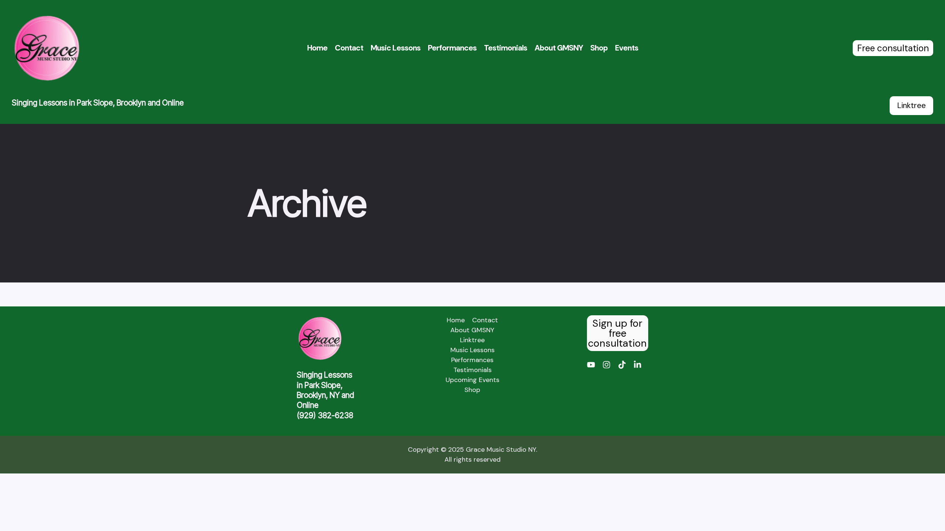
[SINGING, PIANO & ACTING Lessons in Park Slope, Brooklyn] (47, 48)
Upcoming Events (472, 379)
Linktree (911, 105)
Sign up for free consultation (617, 333)
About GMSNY (559, 48)
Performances (452, 48)
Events (626, 48)
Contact (349, 48)
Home (317, 48)
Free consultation (893, 48)
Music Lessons (395, 48)
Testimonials (505, 48)
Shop (599, 48)
